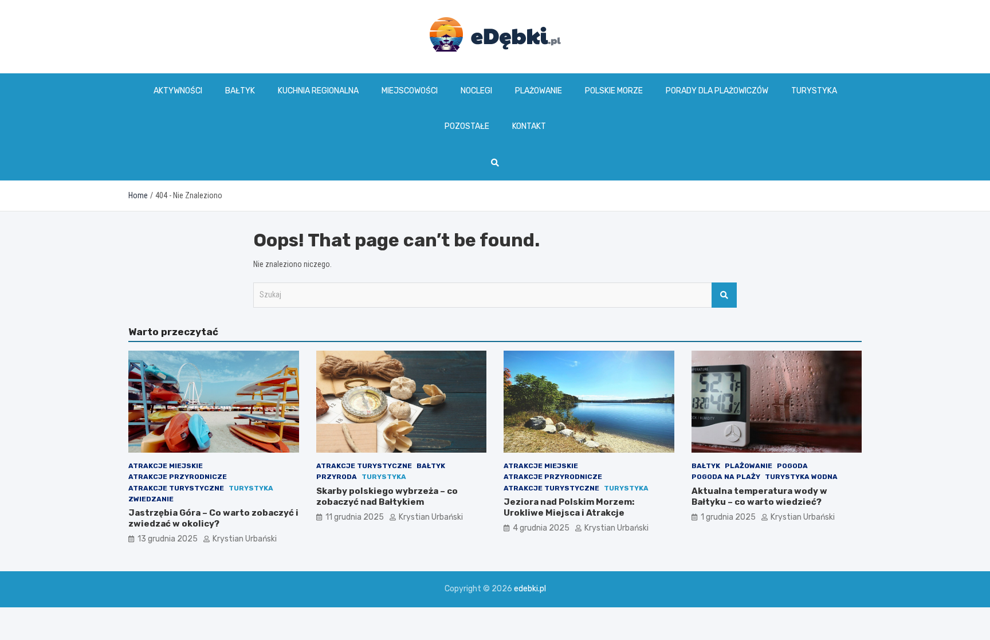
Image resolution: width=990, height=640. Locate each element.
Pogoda (792, 466)
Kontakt (529, 126)
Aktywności (178, 91)
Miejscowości (410, 91)
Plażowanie (538, 91)
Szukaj (724, 295)
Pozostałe (467, 126)
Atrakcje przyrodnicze (177, 477)
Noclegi (476, 91)
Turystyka (814, 91)
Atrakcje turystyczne (176, 488)
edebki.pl (530, 589)
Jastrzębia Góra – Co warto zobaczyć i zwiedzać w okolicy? (213, 518)
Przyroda (336, 477)
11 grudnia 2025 (354, 517)
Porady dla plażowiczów (717, 91)
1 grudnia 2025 (728, 517)
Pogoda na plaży (726, 477)
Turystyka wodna (801, 477)
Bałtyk (240, 91)
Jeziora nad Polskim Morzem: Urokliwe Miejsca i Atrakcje (569, 508)
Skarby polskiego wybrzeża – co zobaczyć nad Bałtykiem (387, 497)
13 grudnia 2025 (168, 539)
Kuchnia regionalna (318, 91)
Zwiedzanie (151, 499)
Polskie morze (614, 91)
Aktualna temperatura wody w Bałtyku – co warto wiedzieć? (759, 497)
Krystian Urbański (245, 539)
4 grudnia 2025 (541, 528)
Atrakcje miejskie (165, 466)
